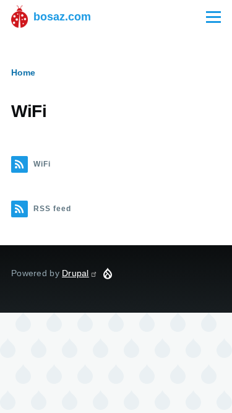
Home (23, 72)
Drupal (75, 273)
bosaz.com (62, 17)
